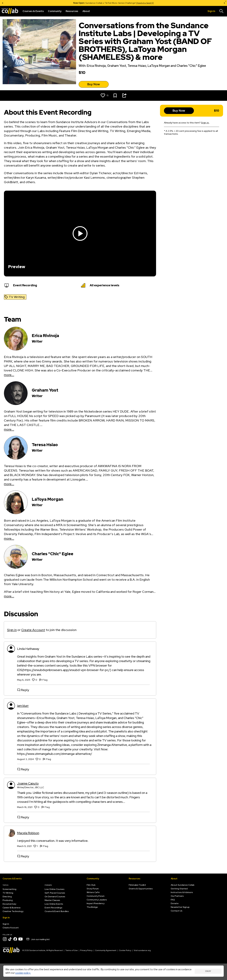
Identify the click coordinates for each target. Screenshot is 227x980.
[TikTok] (10, 939)
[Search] (221, 11)
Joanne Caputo (28, 783)
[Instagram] (5, 939)
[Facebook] (15, 939)
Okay (208, 971)
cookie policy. (23, 972)
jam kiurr (23, 706)
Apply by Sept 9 (145, 3)
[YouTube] (20, 939)
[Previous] (2, 3)
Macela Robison (28, 833)
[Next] (224, 3)
